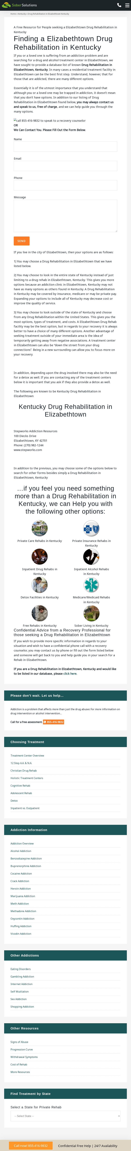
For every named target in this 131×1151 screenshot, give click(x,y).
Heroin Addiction (21, 888)
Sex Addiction (19, 999)
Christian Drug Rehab (24, 770)
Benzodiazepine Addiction (26, 858)
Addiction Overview (22, 843)
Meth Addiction (20, 903)
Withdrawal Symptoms (24, 1057)
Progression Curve (22, 1049)
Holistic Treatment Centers (27, 778)
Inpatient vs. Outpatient (25, 808)
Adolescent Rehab (21, 793)
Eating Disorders (21, 969)
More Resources (20, 1072)
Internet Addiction (21, 984)
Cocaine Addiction (21, 873)
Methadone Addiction (23, 911)
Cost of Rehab (19, 1064)
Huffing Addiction (21, 926)
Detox (14, 800)
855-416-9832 (54, 722)
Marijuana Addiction (23, 896)
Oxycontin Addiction (22, 918)
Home (13, 13)
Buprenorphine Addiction (26, 866)
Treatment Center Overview (27, 755)
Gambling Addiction (22, 976)
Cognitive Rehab (20, 785)
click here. (70, 673)
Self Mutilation (20, 991)
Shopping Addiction (22, 1006)
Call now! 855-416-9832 (31, 1145)
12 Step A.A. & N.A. (21, 763)
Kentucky (22, 13)
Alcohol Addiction (21, 851)
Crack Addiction (20, 881)
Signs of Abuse (19, 1042)
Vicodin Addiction (21, 933)
